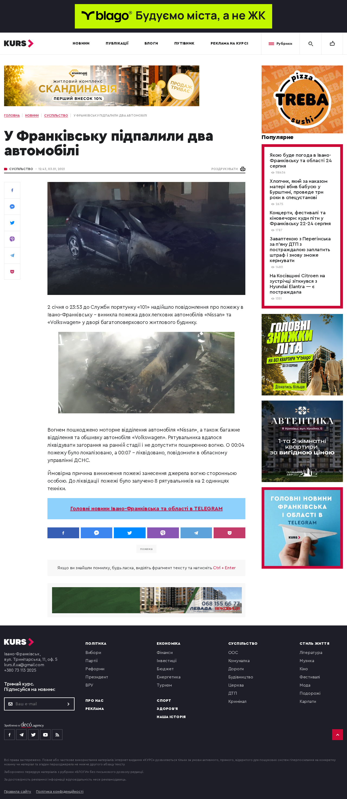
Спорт (164, 701)
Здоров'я (167, 709)
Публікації (117, 43)
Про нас (94, 701)
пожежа (146, 549)
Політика (95, 644)
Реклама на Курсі (229, 43)
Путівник (184, 43)
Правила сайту (17, 792)
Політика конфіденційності (59, 792)
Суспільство (21, 169)
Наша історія (171, 717)
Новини (81, 43)
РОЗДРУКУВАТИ (224, 169)
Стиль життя (314, 644)
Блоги (151, 43)
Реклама (94, 709)
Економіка (168, 644)
